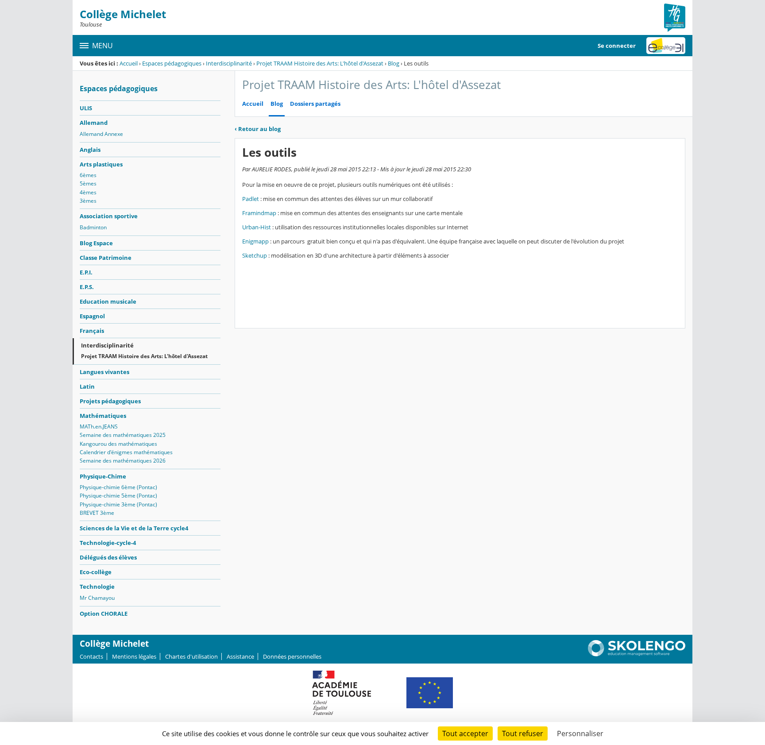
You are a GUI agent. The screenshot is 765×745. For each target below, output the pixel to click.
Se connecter (617, 46)
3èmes (88, 201)
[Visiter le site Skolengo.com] (636, 654)
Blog (393, 63)
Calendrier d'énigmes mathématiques (126, 452)
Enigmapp (256, 241)
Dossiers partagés (315, 104)
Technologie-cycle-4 (108, 543)
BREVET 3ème (97, 513)
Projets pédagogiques (110, 401)
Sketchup (255, 255)
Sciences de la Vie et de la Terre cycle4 (134, 528)
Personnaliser (580, 733)
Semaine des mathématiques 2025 (123, 435)
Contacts (91, 656)
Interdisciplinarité (229, 63)
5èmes (88, 183)
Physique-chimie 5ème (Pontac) (118, 495)
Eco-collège (96, 572)
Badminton (93, 227)
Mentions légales (134, 656)
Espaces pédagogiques (171, 63)
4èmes (88, 192)
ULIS (86, 108)
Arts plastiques (101, 164)
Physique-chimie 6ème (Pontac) (118, 487)
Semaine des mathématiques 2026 (123, 460)
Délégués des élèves (108, 557)
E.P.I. (86, 272)
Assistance (240, 656)
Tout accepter (465, 733)
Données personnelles (292, 656)
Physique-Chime (103, 476)
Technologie (97, 587)
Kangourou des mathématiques (118, 444)
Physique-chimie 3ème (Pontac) (118, 504)
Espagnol (92, 316)
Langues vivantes (104, 372)
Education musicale (108, 301)
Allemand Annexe (101, 134)
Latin (87, 386)
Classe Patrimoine (105, 258)
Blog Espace (96, 243)
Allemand (94, 123)
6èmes (88, 175)
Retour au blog (258, 129)
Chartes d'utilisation (191, 656)
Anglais (90, 150)
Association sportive (109, 216)
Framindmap (260, 213)
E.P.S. (87, 287)
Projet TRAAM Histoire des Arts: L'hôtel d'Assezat (319, 63)
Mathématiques (103, 416)
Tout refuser (522, 733)
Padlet (251, 199)
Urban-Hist (257, 227)
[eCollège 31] (665, 45)
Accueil (129, 63)
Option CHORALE (104, 614)
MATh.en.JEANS (99, 426)
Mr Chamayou (97, 598)
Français (92, 331)
